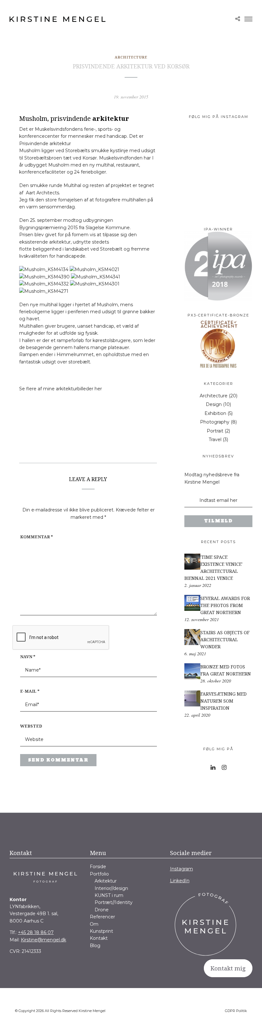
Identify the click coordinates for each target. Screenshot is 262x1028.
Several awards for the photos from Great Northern (225, 605)
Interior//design (111, 888)
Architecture (131, 57)
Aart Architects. (42, 193)
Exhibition (215, 413)
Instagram (181, 869)
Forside (98, 866)
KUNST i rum (109, 895)
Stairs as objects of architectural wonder (225, 639)
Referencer (102, 917)
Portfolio (99, 874)
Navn (27, 656)
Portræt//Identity (114, 902)
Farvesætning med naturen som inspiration (223, 701)
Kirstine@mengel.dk (43, 940)
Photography (214, 422)
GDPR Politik (236, 1011)
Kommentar (36, 537)
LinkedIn (179, 881)
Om (94, 924)
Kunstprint (101, 931)
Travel (215, 439)
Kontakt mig (228, 968)
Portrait (215, 431)
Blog (95, 945)
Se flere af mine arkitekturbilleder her (60, 389)
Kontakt (99, 938)
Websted (31, 726)
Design (214, 404)
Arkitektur (106, 881)
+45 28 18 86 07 (36, 932)
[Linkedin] (213, 767)
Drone (102, 910)
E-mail (30, 691)
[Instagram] (224, 767)
